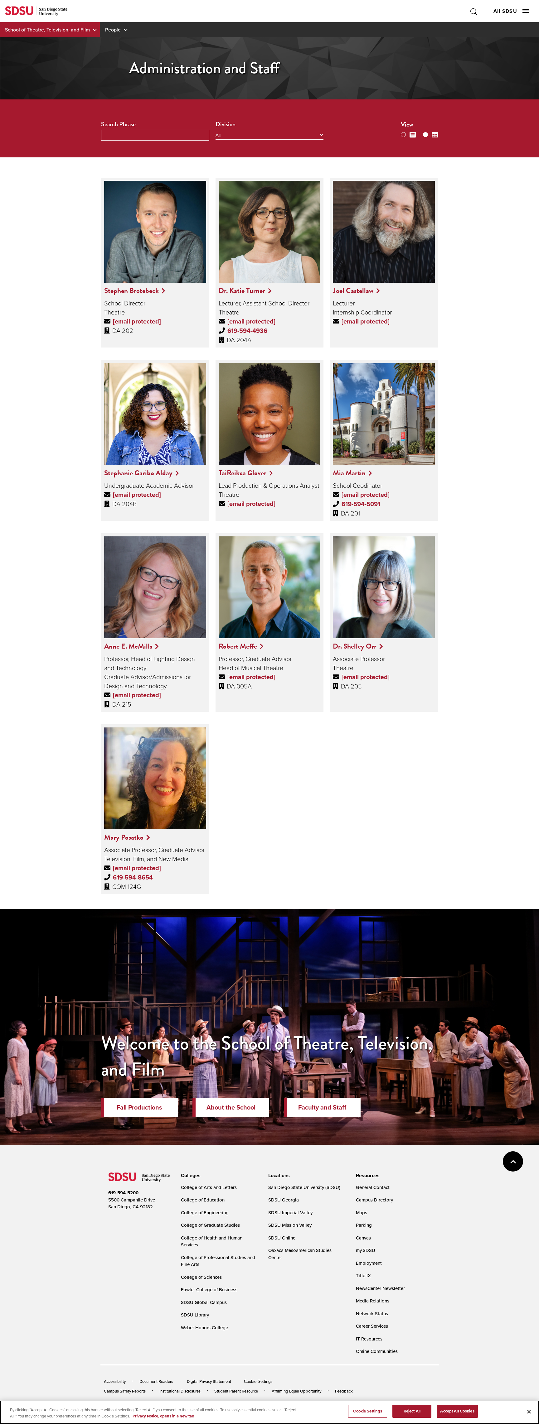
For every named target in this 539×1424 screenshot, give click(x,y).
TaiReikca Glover (242, 472)
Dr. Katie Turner (242, 290)
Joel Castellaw (353, 290)
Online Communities (377, 1351)
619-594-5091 (361, 504)
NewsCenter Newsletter (380, 1288)
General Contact (373, 1187)
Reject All (412, 1411)
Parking (364, 1225)
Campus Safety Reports (125, 1391)
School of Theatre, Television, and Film (47, 29)
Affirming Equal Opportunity (296, 1391)
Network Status (372, 1313)
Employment (369, 1263)
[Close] (529, 1411)
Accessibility (115, 1381)
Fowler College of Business (209, 1289)
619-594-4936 (247, 330)
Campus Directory (374, 1199)
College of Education (203, 1199)
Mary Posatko (123, 837)
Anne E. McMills (128, 646)
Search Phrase (118, 124)
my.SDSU (365, 1250)
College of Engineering (205, 1212)
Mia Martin (349, 472)
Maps (361, 1212)
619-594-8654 (133, 877)
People (113, 29)
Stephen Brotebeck (131, 290)
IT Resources (369, 1338)
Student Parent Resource (236, 1391)
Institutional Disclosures (180, 1391)
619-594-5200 (123, 1192)
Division (226, 124)
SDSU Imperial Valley (290, 1212)
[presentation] (190, 1175)
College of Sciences (201, 1277)
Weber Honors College (204, 1327)
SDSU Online (281, 1238)
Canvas (363, 1238)
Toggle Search (474, 11)
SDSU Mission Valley (290, 1225)
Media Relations (372, 1300)
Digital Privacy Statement (209, 1381)
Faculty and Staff (322, 1107)
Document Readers (156, 1381)
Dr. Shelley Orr (354, 646)
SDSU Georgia (283, 1199)
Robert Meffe (238, 646)
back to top (513, 1161)
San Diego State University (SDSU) (304, 1187)
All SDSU (505, 11)
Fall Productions (139, 1107)
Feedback (344, 1391)
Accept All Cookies (457, 1411)
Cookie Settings (258, 1381)
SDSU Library (195, 1314)
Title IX (363, 1275)
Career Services (372, 1326)
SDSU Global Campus (204, 1302)
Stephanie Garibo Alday (138, 472)
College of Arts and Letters (209, 1187)
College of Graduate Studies (210, 1225)
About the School (230, 1107)
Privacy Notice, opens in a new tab (163, 1416)
